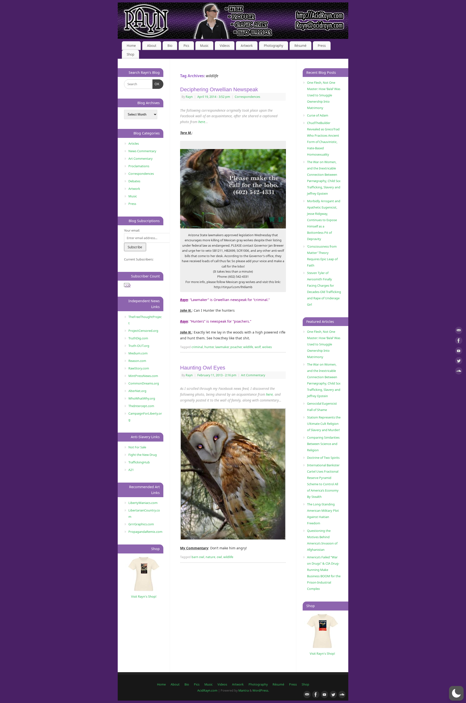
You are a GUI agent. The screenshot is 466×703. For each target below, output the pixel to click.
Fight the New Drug (142, 454)
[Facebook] (458, 341)
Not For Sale (137, 447)
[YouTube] (458, 351)
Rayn (189, 97)
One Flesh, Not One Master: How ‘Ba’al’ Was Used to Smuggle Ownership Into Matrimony (323, 95)
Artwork (247, 45)
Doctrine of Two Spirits (323, 457)
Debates (134, 181)
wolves (267, 347)
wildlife (248, 347)
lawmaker (222, 347)
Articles (133, 143)
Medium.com (138, 353)
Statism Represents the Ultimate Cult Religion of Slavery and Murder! (324, 423)
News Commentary (142, 151)
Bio (169, 45)
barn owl (197, 557)
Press (322, 45)
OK (156, 84)
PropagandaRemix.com (145, 531)
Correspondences (247, 97)
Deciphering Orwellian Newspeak (219, 89)
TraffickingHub (139, 462)
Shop (130, 54)
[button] (456, 693)
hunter (209, 347)
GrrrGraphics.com (141, 524)
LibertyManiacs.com (143, 503)
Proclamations (138, 166)
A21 (131, 470)
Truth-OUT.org (138, 345)
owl (219, 557)
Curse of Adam (317, 115)
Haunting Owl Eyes (202, 368)
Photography (273, 45)
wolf (258, 347)
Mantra (243, 690)
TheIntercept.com (141, 406)
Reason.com (137, 361)
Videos (225, 45)
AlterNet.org (137, 391)
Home (131, 45)
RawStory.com (138, 368)
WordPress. (260, 690)
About (151, 45)
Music (204, 45)
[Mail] (458, 331)
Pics (186, 45)
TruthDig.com (138, 338)
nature (210, 557)
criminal (197, 347)
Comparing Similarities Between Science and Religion (323, 443)
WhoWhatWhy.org (141, 398)
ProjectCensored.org (143, 330)
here (201, 121)
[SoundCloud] (458, 371)
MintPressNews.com (143, 376)
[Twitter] (458, 361)
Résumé (300, 45)
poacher (236, 347)
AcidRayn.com (207, 690)
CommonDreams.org (143, 383)
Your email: (132, 230)
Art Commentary (253, 375)
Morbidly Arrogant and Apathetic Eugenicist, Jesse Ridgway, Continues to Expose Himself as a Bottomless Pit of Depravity (323, 220)
